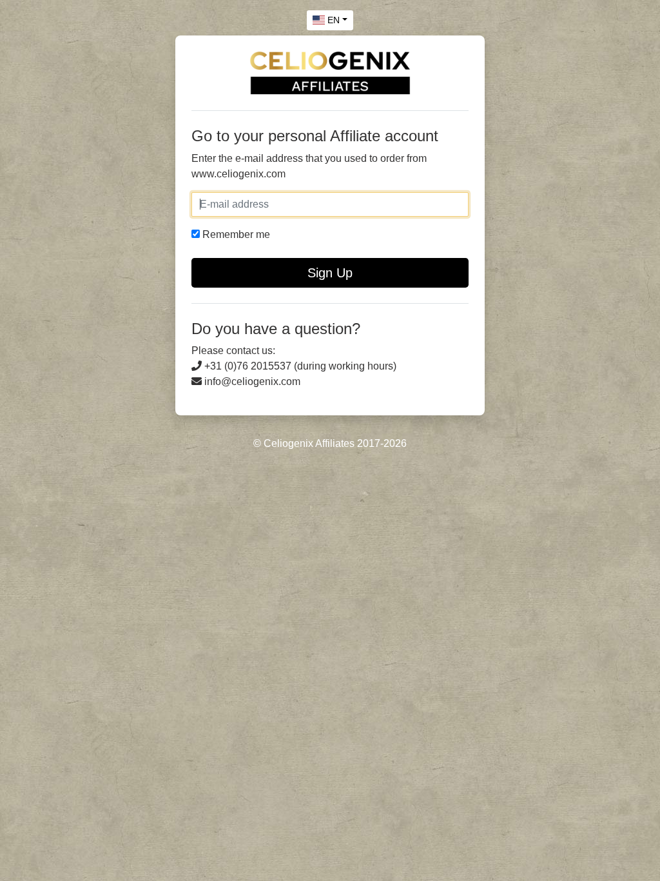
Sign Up (330, 273)
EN (332, 20)
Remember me (235, 234)
